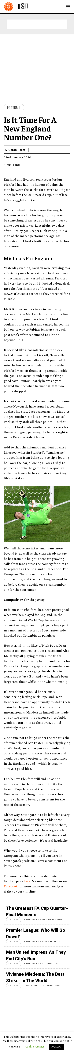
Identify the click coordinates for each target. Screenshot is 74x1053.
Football (14, 108)
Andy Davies (31, 919)
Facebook (11, 886)
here (27, 881)
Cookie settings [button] (34, 1046)
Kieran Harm (16, 150)
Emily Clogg (31, 985)
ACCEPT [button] (56, 1047)
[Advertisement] (37, 24)
